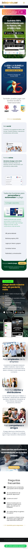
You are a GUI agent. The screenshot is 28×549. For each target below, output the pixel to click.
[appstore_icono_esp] (19, 32)
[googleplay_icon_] (19, 311)
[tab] (14, 203)
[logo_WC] (3, 6)
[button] (4, 46)
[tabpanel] (14, 218)
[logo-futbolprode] (10, 2)
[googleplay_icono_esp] (9, 32)
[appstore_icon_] (7, 311)
